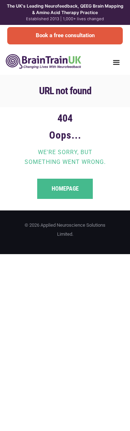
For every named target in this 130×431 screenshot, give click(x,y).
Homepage (65, 188)
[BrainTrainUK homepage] (43, 57)
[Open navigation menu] (116, 63)
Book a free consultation (65, 35)
